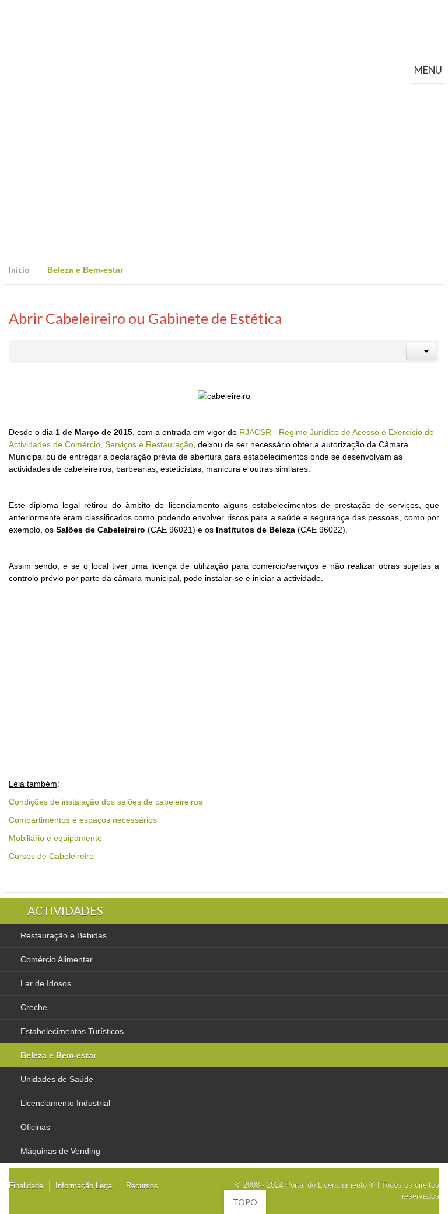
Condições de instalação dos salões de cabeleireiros (105, 801)
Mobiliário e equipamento (55, 838)
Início (19, 269)
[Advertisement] (224, 170)
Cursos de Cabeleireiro (51, 856)
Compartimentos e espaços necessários (83, 820)
